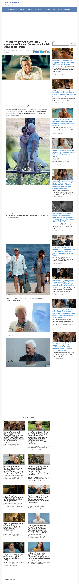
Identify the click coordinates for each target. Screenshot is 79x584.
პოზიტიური (38, 9)
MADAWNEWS (12, 2)
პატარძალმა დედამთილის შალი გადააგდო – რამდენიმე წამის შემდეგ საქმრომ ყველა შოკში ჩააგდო (63, 62)
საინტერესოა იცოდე (64, 9)
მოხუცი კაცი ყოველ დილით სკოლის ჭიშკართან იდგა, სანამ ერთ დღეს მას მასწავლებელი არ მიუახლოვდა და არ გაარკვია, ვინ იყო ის (39, 470)
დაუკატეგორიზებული (26, 9)
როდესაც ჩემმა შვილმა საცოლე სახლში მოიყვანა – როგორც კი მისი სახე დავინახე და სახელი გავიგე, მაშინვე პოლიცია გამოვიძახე (13, 470)
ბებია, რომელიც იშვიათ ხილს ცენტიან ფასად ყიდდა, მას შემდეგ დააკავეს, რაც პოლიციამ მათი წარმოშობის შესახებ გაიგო (38, 499)
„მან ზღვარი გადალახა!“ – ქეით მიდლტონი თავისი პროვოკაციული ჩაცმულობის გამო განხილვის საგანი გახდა (39, 555)
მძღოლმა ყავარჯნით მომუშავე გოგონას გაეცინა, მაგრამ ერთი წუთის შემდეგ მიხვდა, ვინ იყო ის (13, 498)
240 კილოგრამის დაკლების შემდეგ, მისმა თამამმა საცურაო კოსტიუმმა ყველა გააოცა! (13, 557)
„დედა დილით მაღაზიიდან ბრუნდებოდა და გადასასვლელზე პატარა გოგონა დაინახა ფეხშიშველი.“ (13, 527)
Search (54, 41)
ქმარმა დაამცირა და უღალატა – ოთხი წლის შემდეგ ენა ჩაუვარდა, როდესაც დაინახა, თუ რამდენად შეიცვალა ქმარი (64, 92)
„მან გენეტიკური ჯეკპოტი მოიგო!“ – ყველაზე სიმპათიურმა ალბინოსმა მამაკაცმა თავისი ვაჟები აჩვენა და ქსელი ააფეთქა (37, 528)
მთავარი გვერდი (12, 9)
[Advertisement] (39, 25)
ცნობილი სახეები (50, 9)
